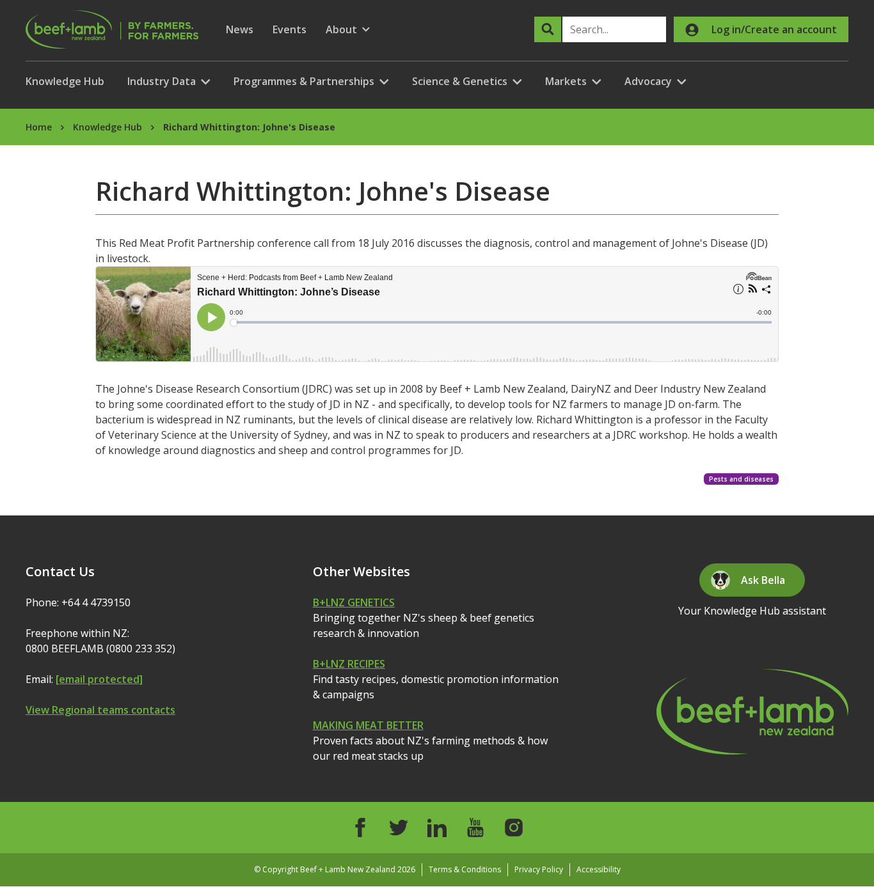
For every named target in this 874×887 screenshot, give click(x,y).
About (348, 29)
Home (39, 127)
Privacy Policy (538, 869)
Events (289, 29)
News (239, 29)
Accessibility (598, 869)
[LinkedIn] (437, 827)
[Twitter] (398, 827)
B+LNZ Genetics (354, 602)
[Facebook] (360, 827)
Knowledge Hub (65, 81)
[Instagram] (513, 827)
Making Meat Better (368, 725)
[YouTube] (475, 827)
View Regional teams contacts (100, 710)
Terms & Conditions (465, 869)
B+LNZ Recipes (349, 664)
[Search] (547, 29)
